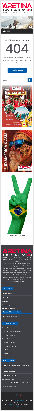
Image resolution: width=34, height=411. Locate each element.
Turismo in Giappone (8, 342)
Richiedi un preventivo (9, 305)
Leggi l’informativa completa (10, 316)
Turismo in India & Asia (9, 346)
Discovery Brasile (7, 294)
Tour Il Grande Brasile (8, 371)
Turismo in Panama (8, 339)
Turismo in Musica (7, 353)
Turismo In (5, 328)
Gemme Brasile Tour (8, 379)
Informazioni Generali (8, 309)
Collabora (5, 301)
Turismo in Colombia (8, 335)
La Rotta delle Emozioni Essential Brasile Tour (16, 383)
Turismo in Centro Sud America (11, 331)
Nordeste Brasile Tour (9, 387)
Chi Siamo (5, 297)
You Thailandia (6, 350)
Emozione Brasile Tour (9, 375)
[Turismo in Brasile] (4, 31)
